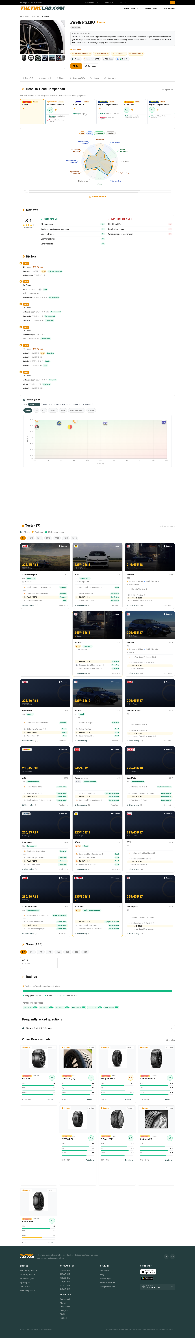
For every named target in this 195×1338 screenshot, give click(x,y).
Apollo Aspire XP (33, 736)
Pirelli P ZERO (32, 597)
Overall (28, 410)
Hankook (63, 1318)
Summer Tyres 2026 (28, 1270)
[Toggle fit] (62, 51)
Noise (63, 410)
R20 (58, 952)
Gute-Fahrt (27, 361)
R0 (23, 952)
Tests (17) (29, 78)
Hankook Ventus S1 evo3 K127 (142, 663)
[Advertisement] (97, 497)
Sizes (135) (46, 78)
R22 (76, 952)
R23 (85, 952)
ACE (24, 339)
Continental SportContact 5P (89, 925)
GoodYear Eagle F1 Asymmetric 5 (39, 587)
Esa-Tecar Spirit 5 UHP (87, 858)
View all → (170, 1040)
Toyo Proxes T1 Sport (86, 601)
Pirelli (27, 16)
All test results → (167, 526)
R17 (31, 952)
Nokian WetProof (137, 669)
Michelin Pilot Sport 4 (139, 589)
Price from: (92, 59)
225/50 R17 (65, 1282)
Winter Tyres (151, 8)
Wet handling (103, 53)
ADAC (25, 289)
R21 (67, 952)
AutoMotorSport (29, 380)
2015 (74, 538)
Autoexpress (28, 275)
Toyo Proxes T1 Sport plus (36, 929)
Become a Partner (107, 1282)
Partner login (105, 1278)
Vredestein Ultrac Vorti (87, 864)
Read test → (63, 605)
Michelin (63, 1303)
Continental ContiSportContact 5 (143, 793)
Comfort (110, 133)
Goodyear (64, 1310)
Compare (92, 66)
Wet (89, 133)
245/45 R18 (65, 1289)
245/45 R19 (34, 404)
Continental (65, 1299)
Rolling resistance (77, 410)
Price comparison (91, 3)
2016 (66, 538)
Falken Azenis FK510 (139, 730)
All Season (169, 8)
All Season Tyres (27, 1278)
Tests (77, 59)
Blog (102, 1274)
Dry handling (137, 53)
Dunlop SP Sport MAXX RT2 (36, 858)
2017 (57, 538)
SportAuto (27, 316)
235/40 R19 (73, 404)
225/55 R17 (65, 1285)
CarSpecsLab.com (107, 1286)
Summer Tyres (131, 8)
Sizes (109, 59)
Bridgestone (65, 1307)
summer (35, 16)
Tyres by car (25, 1282)
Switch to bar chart (99, 197)
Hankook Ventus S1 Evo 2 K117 (90, 929)
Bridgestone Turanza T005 (36, 729)
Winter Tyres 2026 (27, 1274)
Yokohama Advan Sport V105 (142, 601)
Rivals (61, 78)
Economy (99, 133)
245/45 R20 (86, 404)
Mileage (91, 410)
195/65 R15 (65, 1278)
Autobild (26, 353)
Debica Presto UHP (138, 595)
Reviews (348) (79, 78)
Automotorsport (29, 297)
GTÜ (24, 293)
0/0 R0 (25, 960)
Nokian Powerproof (86, 594)
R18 (40, 952)
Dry (82, 133)
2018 (48, 538)
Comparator (108, 3)
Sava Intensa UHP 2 (86, 736)
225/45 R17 (65, 1274)
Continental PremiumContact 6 (38, 594)
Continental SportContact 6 (37, 851)
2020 (31, 538)
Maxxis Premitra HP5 (34, 793)
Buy (77, 66)
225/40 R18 (60, 404)
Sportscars (27, 320)
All (23, 538)
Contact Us (123, 3)
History (96, 78)
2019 (39, 538)
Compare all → (168, 90)
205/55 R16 (65, 1270)
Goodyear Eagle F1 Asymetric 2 (142, 929)
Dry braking (120, 53)
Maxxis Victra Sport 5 (34, 601)
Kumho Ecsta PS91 (34, 864)
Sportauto (27, 271)
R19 (49, 952)
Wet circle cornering (83, 53)
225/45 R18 (47, 404)
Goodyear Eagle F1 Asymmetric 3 (143, 736)
